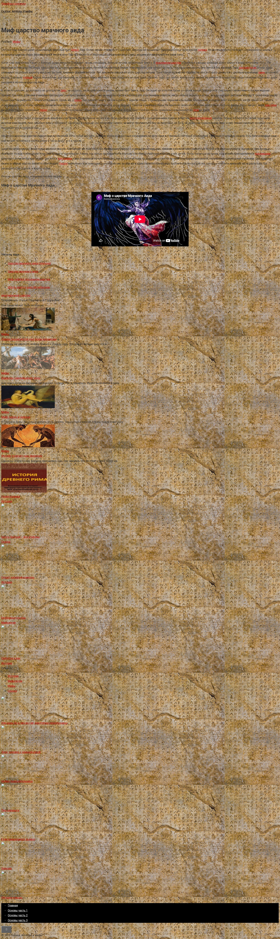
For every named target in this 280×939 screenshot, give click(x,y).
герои (43, 110)
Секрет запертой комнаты (17, 577)
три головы (65, 158)
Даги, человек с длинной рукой (21, 752)
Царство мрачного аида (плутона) (29, 263)
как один (271, 105)
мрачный (13, 295)
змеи (261, 72)
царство (25, 295)
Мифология (8, 622)
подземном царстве (168, 63)
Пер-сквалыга (10, 810)
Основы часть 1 (18, 910)
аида (4, 295)
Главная (13, 905)
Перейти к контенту (13, 4)
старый (27, 77)
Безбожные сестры (13, 618)
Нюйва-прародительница (17, 781)
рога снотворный (201, 118)
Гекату (63, 163)
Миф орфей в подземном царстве (29, 279)
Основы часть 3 (18, 920)
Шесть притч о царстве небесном (29, 287)
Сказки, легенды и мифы (17, 11)
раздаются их (247, 67)
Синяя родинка (10, 496)
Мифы (17, 42)
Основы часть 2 (18, 915)
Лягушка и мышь (12, 897)
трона (78, 100)
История (6, 501)
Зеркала (6, 868)
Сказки (5, 542)
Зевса (75, 50)
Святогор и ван (10, 658)
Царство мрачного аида (23, 271)
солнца (202, 50)
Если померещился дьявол (18, 839)
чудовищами (262, 153)
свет (63, 90)
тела (196, 110)
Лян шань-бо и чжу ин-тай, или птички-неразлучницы (34, 723)
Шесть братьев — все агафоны (20, 537)
